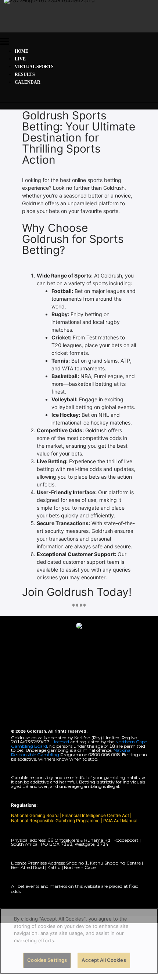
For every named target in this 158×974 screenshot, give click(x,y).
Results (25, 74)
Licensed (60, 741)
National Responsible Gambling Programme (55, 820)
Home (21, 51)
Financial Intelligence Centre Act (96, 815)
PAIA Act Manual (120, 820)
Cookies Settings (47, 960)
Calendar (27, 82)
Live (20, 59)
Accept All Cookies (104, 960)
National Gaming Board (35, 815)
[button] (4, 42)
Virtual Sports (34, 66)
